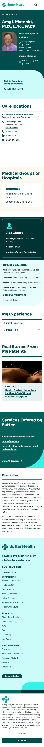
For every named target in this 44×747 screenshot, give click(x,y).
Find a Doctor (8, 585)
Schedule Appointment (12, 580)
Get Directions (12, 127)
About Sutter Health (10, 617)
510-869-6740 (15, 88)
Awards (5, 625)
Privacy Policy (20, 727)
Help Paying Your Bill (11, 606)
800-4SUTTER (11, 567)
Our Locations (8, 589)
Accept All (22, 740)
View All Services (10, 461)
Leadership (6, 634)
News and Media (11, 658)
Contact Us (7, 572)
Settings (22, 733)
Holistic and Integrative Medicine (18, 436)
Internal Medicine (10, 441)
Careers (5, 630)
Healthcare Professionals (13, 653)
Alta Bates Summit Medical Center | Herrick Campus (17, 116)
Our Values (6, 639)
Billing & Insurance (10, 598)
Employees (6, 649)
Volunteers (6, 666)
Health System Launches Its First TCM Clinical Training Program (20, 393)
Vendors (5, 662)
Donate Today (12, 676)
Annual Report (10, 621)
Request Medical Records (13, 602)
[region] (22, 720)
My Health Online (9, 593)
